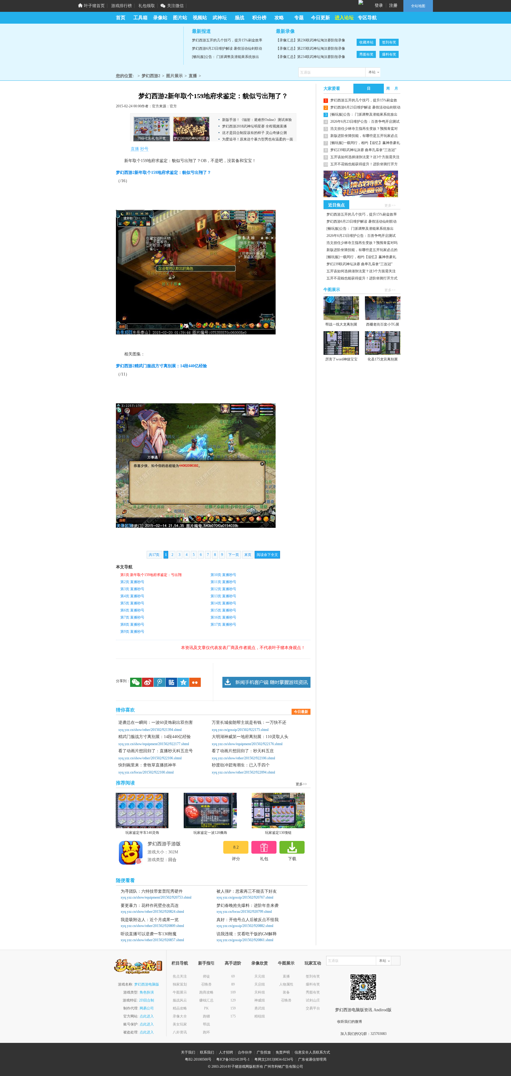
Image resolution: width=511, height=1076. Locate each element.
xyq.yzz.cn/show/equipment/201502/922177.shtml (153, 744)
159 (233, 1008)
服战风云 (180, 1000)
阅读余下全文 (267, 555)
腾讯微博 (383, 1021)
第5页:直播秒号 (132, 603)
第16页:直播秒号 (223, 617)
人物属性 (286, 984)
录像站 (160, 17)
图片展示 (174, 76)
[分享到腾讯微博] (159, 682)
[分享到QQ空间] (183, 682)
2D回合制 (146, 1000)
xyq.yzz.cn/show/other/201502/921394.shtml (150, 730)
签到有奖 (389, 42)
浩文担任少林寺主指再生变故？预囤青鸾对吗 (361, 243)
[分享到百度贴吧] (171, 682)
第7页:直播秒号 (132, 617)
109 (233, 992)
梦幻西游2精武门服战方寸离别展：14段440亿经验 (161, 366)
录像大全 (180, 1016)
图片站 (180, 17)
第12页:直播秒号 (223, 589)
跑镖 (206, 1016)
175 (233, 1016)
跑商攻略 (206, 992)
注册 (393, 5)
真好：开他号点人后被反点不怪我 (247, 920)
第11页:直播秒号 (223, 582)
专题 (299, 17)
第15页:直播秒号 (223, 610)
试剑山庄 (313, 1000)
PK (206, 1008)
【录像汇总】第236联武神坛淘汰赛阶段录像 (310, 40)
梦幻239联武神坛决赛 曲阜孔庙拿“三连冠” (363, 150)
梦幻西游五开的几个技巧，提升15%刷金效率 (227, 40)
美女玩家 (180, 1024)
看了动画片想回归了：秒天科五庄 (243, 751)
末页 (247, 555)
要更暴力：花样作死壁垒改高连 (150, 905)
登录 (379, 5)
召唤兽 (206, 984)
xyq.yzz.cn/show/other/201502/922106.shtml (150, 758)
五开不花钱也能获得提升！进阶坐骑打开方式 (361, 278)
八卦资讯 (180, 1032)
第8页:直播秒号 (132, 624)
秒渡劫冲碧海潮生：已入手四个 (241, 765)
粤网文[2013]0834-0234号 (273, 1059)
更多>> (301, 784)
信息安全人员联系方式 (312, 1052)
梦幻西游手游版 (164, 843)
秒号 (144, 149)
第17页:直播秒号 (223, 624)
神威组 (259, 1000)
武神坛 (220, 17)
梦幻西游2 (147, 46)
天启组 (259, 984)
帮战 (206, 1024)
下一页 (233, 555)
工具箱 (140, 17)
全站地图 (418, 6)
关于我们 (188, 1052)
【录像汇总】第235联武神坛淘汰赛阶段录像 (310, 48)
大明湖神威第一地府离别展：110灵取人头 (250, 736)
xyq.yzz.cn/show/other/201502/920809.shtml (152, 926)
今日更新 (320, 17)
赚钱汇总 (206, 1000)
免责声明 (283, 1052)
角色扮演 (147, 992)
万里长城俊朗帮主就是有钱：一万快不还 (249, 722)
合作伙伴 (245, 1052)
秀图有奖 (366, 54)
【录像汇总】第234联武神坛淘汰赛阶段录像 (310, 57)
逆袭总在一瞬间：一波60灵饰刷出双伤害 (155, 722)
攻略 (279, 17)
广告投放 (264, 1052)
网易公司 (147, 1008)
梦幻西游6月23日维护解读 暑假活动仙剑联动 (227, 48)
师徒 (206, 976)
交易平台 (313, 1008)
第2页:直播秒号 (132, 582)
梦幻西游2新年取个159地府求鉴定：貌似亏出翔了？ (163, 172)
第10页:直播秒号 (223, 575)
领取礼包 (263, 847)
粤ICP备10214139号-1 (233, 1059)
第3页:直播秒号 (132, 589)
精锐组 (259, 1016)
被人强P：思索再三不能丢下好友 (246, 891)
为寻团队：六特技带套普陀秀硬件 (152, 891)
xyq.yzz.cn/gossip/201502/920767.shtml (244, 897)
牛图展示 (180, 992)
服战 (239, 17)
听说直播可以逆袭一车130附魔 (149, 934)
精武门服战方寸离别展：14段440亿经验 (154, 736)
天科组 (259, 992)
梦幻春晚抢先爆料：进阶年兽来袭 (247, 905)
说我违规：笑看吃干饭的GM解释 (246, 934)
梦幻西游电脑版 (146, 984)
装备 (286, 992)
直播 (193, 76)
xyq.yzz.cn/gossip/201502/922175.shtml (240, 730)
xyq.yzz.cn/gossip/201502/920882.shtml (244, 926)
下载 (292, 847)
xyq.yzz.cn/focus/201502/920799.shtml (244, 912)
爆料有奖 (389, 54)
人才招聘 (226, 1052)
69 (233, 976)
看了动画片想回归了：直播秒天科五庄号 (155, 751)
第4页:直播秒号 (132, 596)
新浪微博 (371, 1021)
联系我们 (207, 1052)
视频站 (200, 17)
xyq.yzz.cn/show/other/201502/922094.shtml (243, 772)
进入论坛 (344, 17)
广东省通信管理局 (312, 1059)
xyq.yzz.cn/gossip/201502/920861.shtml (244, 940)
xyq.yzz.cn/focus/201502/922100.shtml (146, 772)
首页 (120, 17)
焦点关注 (180, 976)
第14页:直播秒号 (223, 603)
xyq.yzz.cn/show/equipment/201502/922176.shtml (247, 744)
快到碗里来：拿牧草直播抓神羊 (147, 765)
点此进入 (147, 1016)
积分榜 (259, 17)
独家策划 (180, 984)
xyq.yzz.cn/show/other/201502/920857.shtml (152, 940)
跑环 (206, 1032)
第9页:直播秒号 (132, 632)
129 (233, 1000)
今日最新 (301, 712)
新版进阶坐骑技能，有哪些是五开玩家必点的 (361, 250)
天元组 (259, 976)
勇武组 (259, 1008)
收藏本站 (366, 42)
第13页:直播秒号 (223, 596)
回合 (172, 859)
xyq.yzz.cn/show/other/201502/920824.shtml (152, 912)
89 (233, 984)
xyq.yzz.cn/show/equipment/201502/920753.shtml (156, 897)
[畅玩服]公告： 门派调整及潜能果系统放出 (225, 57)
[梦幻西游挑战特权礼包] (359, 184)
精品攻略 (180, 1008)
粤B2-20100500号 (198, 1059)
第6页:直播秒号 (132, 610)
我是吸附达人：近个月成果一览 (150, 920)
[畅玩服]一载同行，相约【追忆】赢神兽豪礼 (365, 143)
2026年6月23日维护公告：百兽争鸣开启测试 (365, 121)
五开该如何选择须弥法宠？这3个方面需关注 (365, 157)
